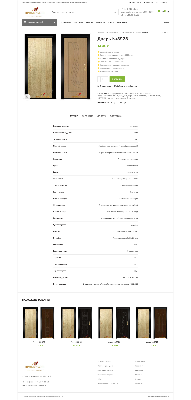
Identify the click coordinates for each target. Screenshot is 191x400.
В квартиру (129, 93)
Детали (74, 116)
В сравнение (105, 86)
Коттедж (142, 96)
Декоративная (132, 165)
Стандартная (132, 251)
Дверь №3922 (39, 342)
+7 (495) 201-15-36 (129, 9)
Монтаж (138, 375)
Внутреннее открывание (108, 96)
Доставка (116, 116)
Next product (167, 32)
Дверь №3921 (152, 342)
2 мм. (135, 139)
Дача (136, 96)
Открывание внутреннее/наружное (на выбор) (118, 205)
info (29, 385)
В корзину (117, 79)
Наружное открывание (116, 98)
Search (115, 12)
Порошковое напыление (107, 384)
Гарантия (87, 116)
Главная (100, 32)
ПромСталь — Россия (129, 277)
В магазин (139, 93)
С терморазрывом (105, 370)
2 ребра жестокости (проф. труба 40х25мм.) (119, 218)
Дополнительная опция (128, 159)
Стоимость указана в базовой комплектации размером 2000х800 (110, 284)
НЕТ (136, 258)
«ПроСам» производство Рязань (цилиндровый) (118, 146)
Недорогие (131, 98)
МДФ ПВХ (102, 98)
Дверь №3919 (77, 342)
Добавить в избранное (126, 86)
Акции (166, 22)
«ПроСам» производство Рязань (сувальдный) (118, 152)
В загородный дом (127, 32)
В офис (148, 93)
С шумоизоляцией (105, 375)
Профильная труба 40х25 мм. (125, 231)
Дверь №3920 (114, 342)
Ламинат (151, 96)
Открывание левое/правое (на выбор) (122, 211)
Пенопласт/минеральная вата (125, 179)
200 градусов (132, 172)
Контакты (139, 384)
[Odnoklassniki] (114, 102)
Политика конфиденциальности (158, 396)
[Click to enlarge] (27, 97)
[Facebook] (111, 102)
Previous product (162, 32)
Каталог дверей (35, 22)
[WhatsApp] (117, 102)
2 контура (134, 192)
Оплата (101, 116)
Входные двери (112, 32)
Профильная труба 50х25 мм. (125, 238)
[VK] (121, 102)
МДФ (158, 96)
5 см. (136, 244)
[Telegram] (125, 102)
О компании (140, 361)
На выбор (134, 225)
